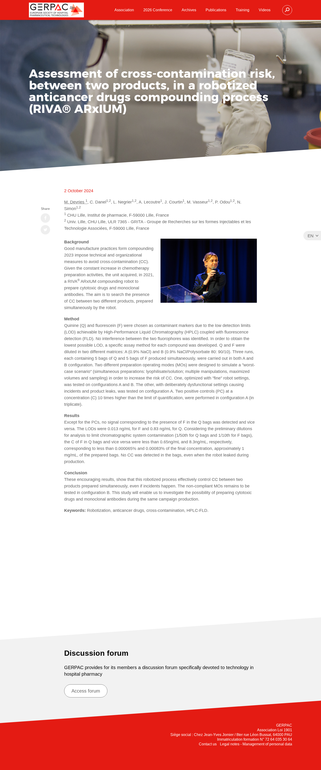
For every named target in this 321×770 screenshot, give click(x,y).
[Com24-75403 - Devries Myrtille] (160, 565)
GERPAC (56, 10)
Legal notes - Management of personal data (256, 744)
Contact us (208, 744)
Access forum (85, 690)
